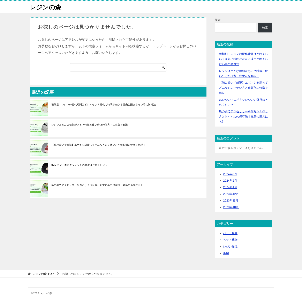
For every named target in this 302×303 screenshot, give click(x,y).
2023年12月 (231, 194)
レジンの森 (45, 7)
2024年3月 (230, 174)
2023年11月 (230, 200)
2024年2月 (230, 180)
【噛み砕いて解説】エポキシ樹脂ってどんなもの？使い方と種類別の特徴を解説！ (98, 144)
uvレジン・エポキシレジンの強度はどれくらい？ (79, 165)
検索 (217, 20)
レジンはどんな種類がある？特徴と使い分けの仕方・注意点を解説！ (90, 124)
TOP (43, 273)
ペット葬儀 (230, 239)
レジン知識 (230, 246)
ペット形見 (230, 233)
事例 (226, 253)
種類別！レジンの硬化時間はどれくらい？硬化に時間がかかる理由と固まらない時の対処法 (103, 104)
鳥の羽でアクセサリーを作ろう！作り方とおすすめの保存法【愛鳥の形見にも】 (97, 185)
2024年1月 (230, 187)
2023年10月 (231, 207)
